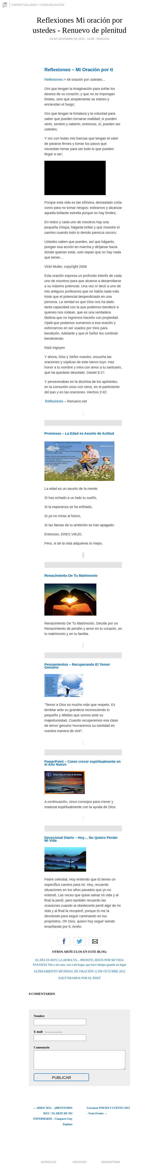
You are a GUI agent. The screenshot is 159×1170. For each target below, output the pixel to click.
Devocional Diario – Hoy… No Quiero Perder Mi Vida (81, 839)
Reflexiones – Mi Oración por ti (78, 69)
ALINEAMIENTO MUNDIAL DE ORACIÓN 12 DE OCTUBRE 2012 (79, 971)
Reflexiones (53, 80)
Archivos (79, 1162)
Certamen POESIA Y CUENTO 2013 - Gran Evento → (108, 1111)
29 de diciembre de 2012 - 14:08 (72, 38)
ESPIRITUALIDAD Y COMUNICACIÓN (38, 4)
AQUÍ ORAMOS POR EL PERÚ (79, 978)
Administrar (110, 1162)
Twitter (79, 941)
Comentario (41, 1047)
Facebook (64, 941)
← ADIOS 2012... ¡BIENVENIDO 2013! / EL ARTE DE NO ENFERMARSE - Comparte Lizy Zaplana (52, 1116)
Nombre (39, 1016)
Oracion (103, 38)
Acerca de (48, 1162)
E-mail (48, 1031)
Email (95, 941)
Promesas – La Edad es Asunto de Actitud (79, 433)
